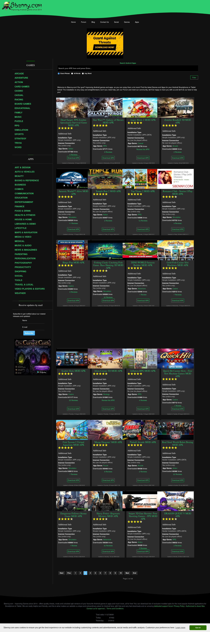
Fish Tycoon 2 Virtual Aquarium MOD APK (73, 443)
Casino (71, 285)
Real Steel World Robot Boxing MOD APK (177, 443)
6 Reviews (73, 154)
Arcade (175, 146)
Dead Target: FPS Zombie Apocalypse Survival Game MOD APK (73, 122)
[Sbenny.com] (22, 5)
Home (73, 22)
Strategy (106, 394)
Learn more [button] (180, 628)
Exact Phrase (65, 73)
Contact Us (104, 22)
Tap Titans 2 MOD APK (143, 191)
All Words (77, 73)
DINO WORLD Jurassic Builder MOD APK (143, 264)
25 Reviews (73, 400)
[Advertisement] (128, 327)
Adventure (142, 288)
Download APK (73, 158)
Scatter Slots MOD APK (73, 370)
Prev (69, 573)
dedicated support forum (163, 606)
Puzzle (105, 465)
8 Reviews (108, 152)
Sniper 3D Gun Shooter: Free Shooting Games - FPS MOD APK (143, 516)
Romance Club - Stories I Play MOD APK (178, 192)
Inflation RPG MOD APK (143, 370)
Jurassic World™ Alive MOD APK (73, 192)
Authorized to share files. (195, 606)
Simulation (72, 217)
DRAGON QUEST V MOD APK (177, 515)
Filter (194, 77)
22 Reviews (177, 474)
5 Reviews (143, 548)
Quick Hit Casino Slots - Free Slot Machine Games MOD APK (177, 373)
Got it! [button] (198, 628)
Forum (83, 22)
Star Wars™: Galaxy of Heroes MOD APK (108, 121)
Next (127, 573)
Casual (140, 143)
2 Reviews (178, 152)
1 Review (142, 294)
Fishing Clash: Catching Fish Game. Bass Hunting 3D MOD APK (108, 265)
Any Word (88, 73)
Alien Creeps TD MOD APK (108, 370)
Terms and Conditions (115, 608)
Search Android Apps (128, 63)
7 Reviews (178, 294)
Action (70, 148)
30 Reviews (108, 297)
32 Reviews (108, 545)
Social (116, 22)
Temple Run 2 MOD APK (108, 191)
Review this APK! (142, 149)
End (134, 573)
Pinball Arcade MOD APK (143, 442)
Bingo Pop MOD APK (73, 262)
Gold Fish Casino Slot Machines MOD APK (178, 264)
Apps (137, 22)
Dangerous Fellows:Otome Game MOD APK (73, 515)
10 (121, 573)
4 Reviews (178, 223)
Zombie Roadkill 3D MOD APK (178, 121)
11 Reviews (73, 223)
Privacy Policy (179, 606)
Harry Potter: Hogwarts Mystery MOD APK (108, 515)
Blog (93, 22)
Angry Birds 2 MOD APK (143, 119)
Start (61, 573)
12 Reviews (143, 220)
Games (127, 22)
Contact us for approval (96, 608)
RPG (105, 146)
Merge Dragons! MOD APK (108, 442)
